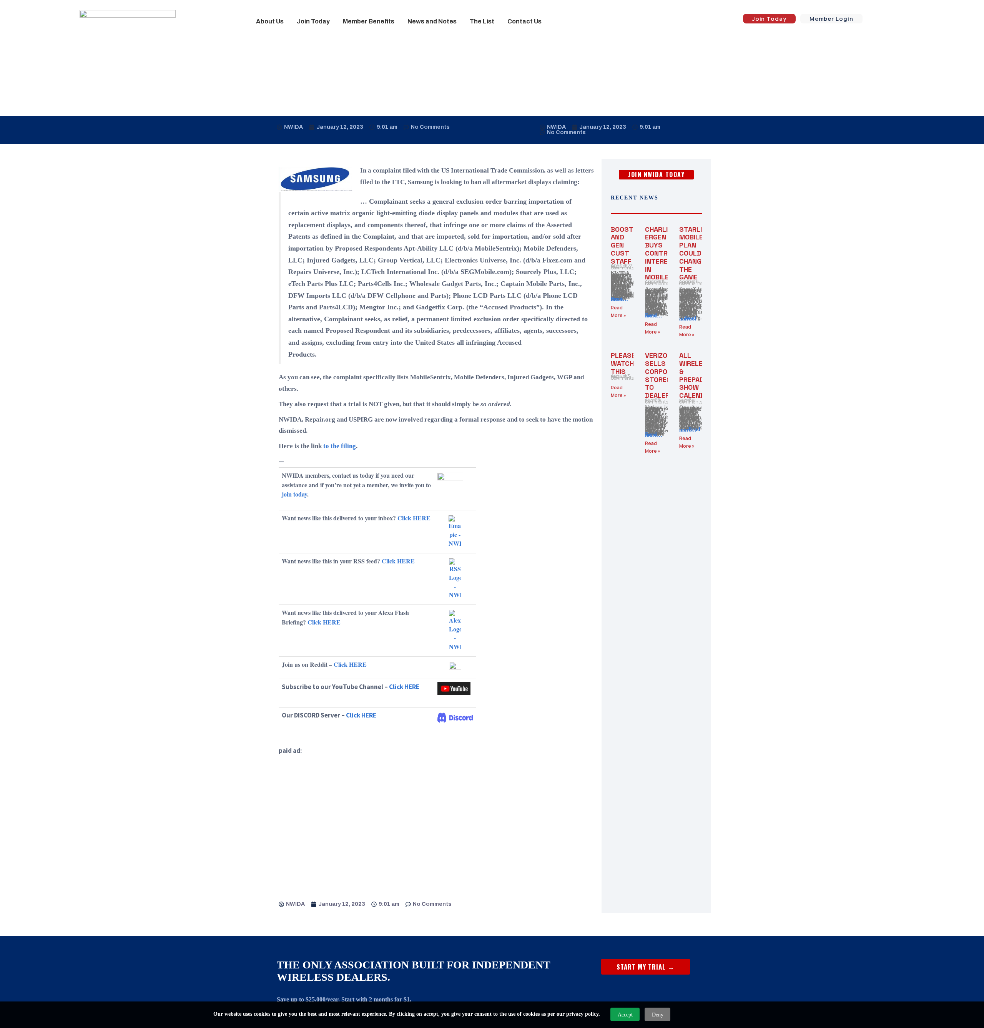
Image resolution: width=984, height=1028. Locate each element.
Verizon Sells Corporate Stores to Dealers (664, 375)
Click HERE (413, 517)
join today (294, 494)
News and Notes (432, 21)
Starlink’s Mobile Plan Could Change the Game (698, 253)
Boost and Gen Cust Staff (622, 245)
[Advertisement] (437, 810)
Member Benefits (368, 21)
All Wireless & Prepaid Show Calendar (696, 375)
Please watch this (623, 363)
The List (482, 21)
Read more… (619, 299)
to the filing (339, 446)
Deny (657, 1015)
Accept (625, 1015)
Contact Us (524, 21)
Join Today (313, 21)
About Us (270, 21)
